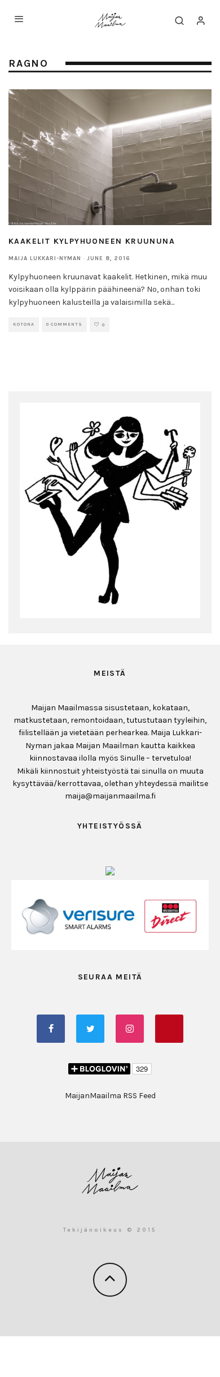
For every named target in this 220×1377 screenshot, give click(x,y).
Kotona (23, 324)
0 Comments (64, 324)
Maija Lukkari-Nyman (44, 258)
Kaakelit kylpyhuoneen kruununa (91, 241)
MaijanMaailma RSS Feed (110, 1095)
